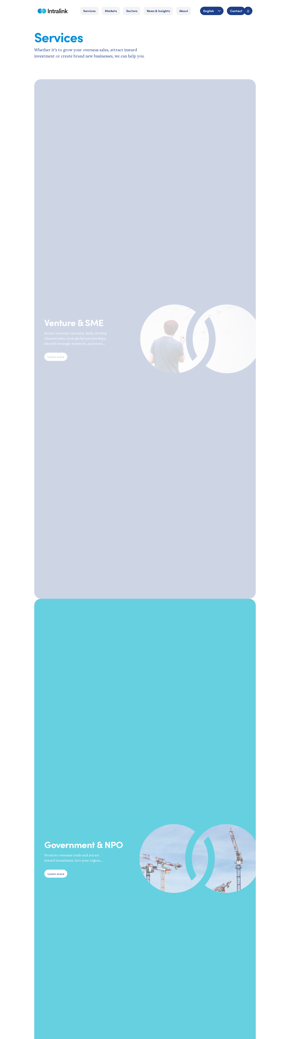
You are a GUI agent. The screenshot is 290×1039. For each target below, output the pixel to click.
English (209, 11)
